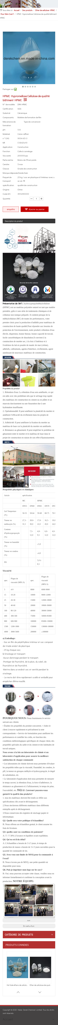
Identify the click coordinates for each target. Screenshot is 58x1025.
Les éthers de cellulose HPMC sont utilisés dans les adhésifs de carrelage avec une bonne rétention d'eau (40, 985)
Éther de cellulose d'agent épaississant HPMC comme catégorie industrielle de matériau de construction (17, 985)
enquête (11, 209)
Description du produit (14, 221)
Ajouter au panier (37, 209)
